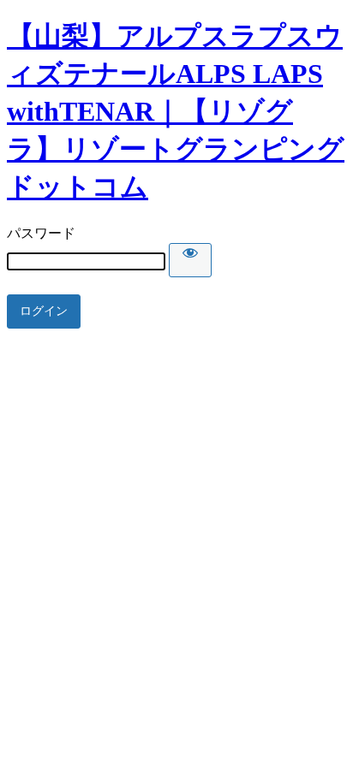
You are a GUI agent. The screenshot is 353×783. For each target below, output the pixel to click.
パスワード (41, 233)
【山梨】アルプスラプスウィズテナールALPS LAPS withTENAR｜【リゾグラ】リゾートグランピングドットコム (175, 111)
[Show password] (190, 260)
